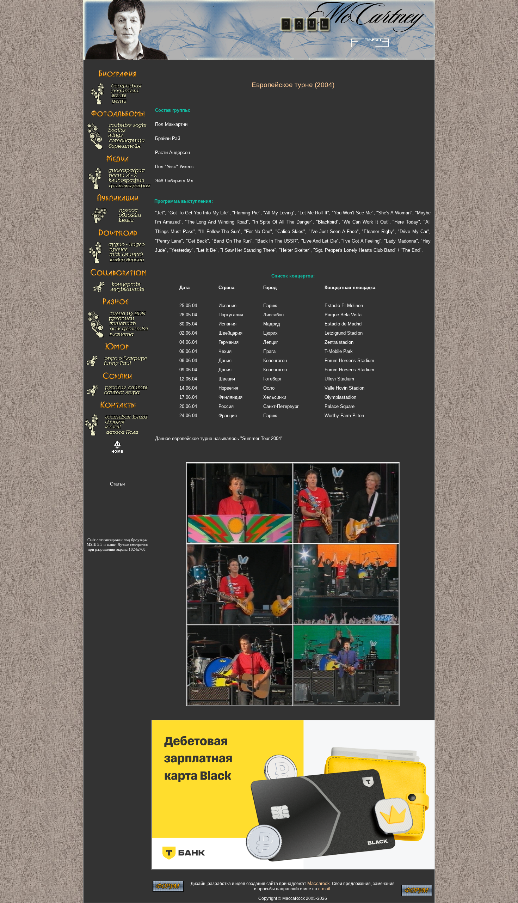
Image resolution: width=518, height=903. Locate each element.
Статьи (117, 484)
